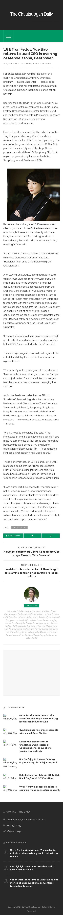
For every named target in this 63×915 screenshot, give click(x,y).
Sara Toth (14, 64)
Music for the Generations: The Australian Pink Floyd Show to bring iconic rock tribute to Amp (38, 718)
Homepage (19, 528)
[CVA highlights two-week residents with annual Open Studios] (10, 731)
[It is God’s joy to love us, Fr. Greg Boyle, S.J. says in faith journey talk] (10, 763)
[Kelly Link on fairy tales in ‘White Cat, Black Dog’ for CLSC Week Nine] (10, 776)
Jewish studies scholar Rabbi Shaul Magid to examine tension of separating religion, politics (31, 573)
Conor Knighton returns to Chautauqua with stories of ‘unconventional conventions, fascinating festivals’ (34, 882)
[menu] (8, 36)
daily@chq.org (14, 831)
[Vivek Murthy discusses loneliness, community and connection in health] (10, 788)
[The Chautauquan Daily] (31, 14)
